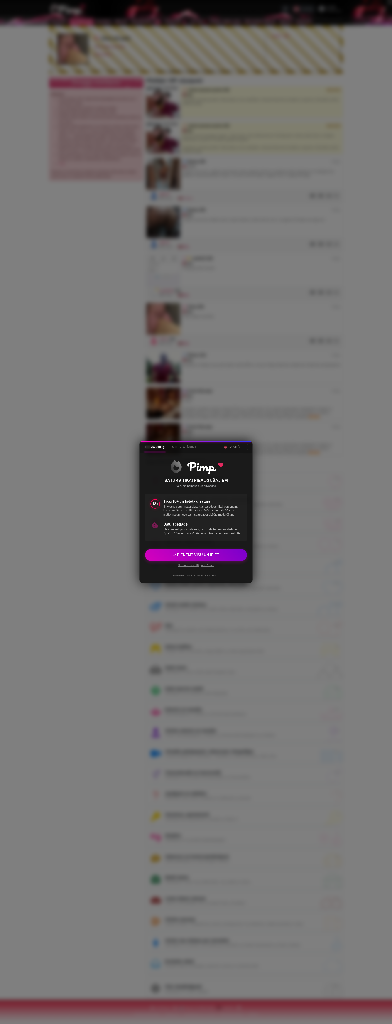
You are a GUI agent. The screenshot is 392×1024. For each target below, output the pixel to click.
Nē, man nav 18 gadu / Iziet (196, 565)
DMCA (215, 575)
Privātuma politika (182, 575)
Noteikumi (202, 575)
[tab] (155, 447)
